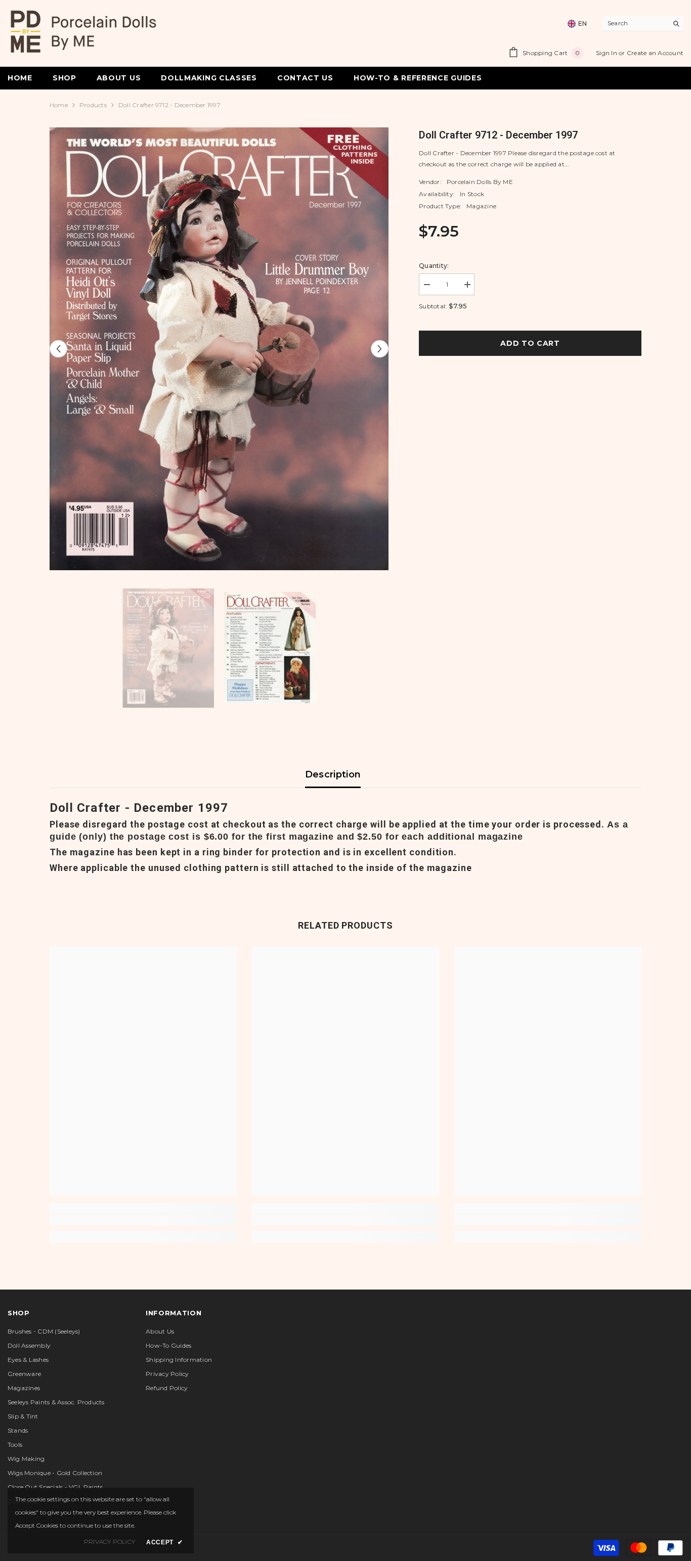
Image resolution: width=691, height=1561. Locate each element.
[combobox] (635, 23)
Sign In (607, 53)
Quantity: (434, 265)
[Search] (642, 23)
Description (333, 774)
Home (59, 105)
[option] (219, 348)
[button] (58, 348)
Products (93, 105)
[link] (143, 1220)
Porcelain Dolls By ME (480, 182)
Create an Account (655, 53)
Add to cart (533, 343)
